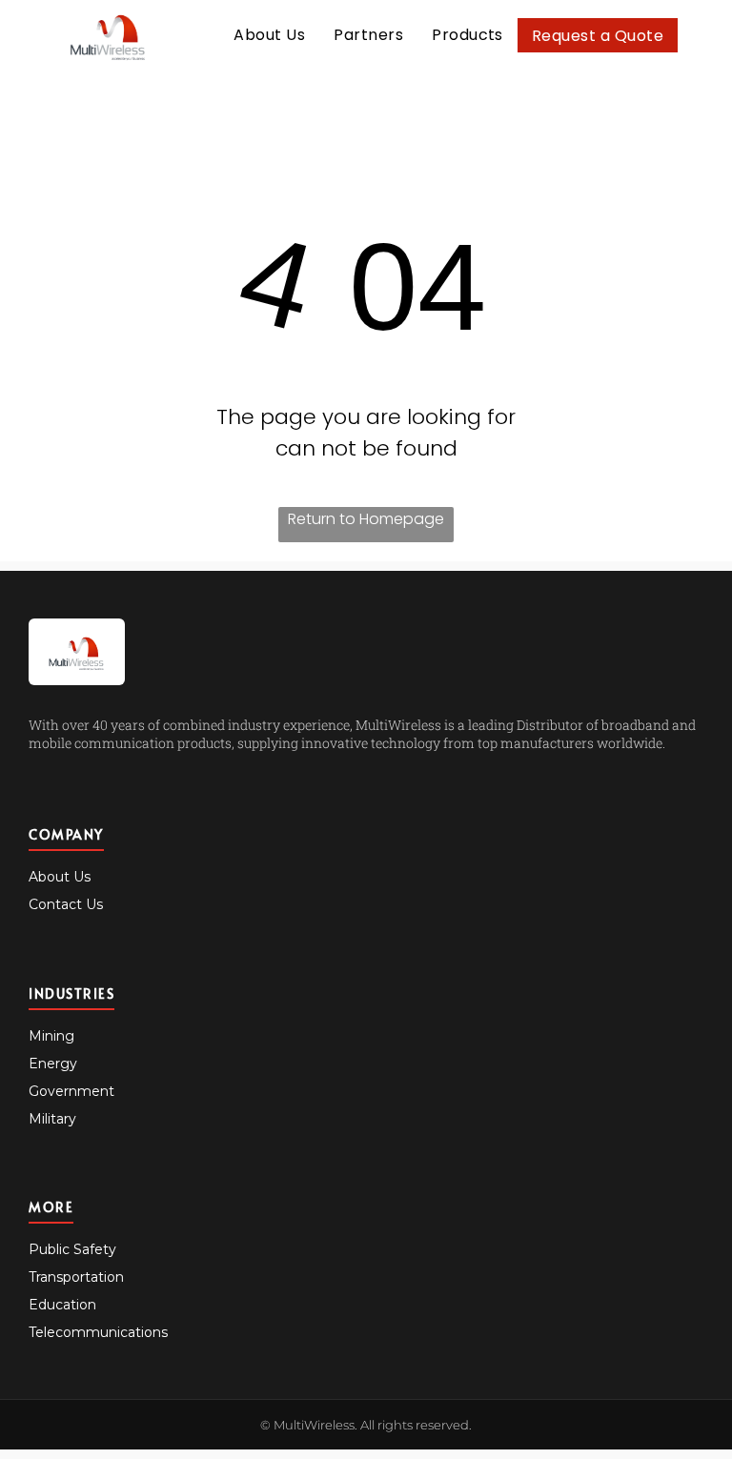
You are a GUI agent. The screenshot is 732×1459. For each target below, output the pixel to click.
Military (52, 1118)
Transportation (76, 1277)
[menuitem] (269, 34)
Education (62, 1304)
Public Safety (72, 1249)
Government (71, 1091)
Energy (53, 1063)
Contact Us (66, 904)
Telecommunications (98, 1332)
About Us (60, 876)
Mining (51, 1035)
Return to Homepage (366, 519)
